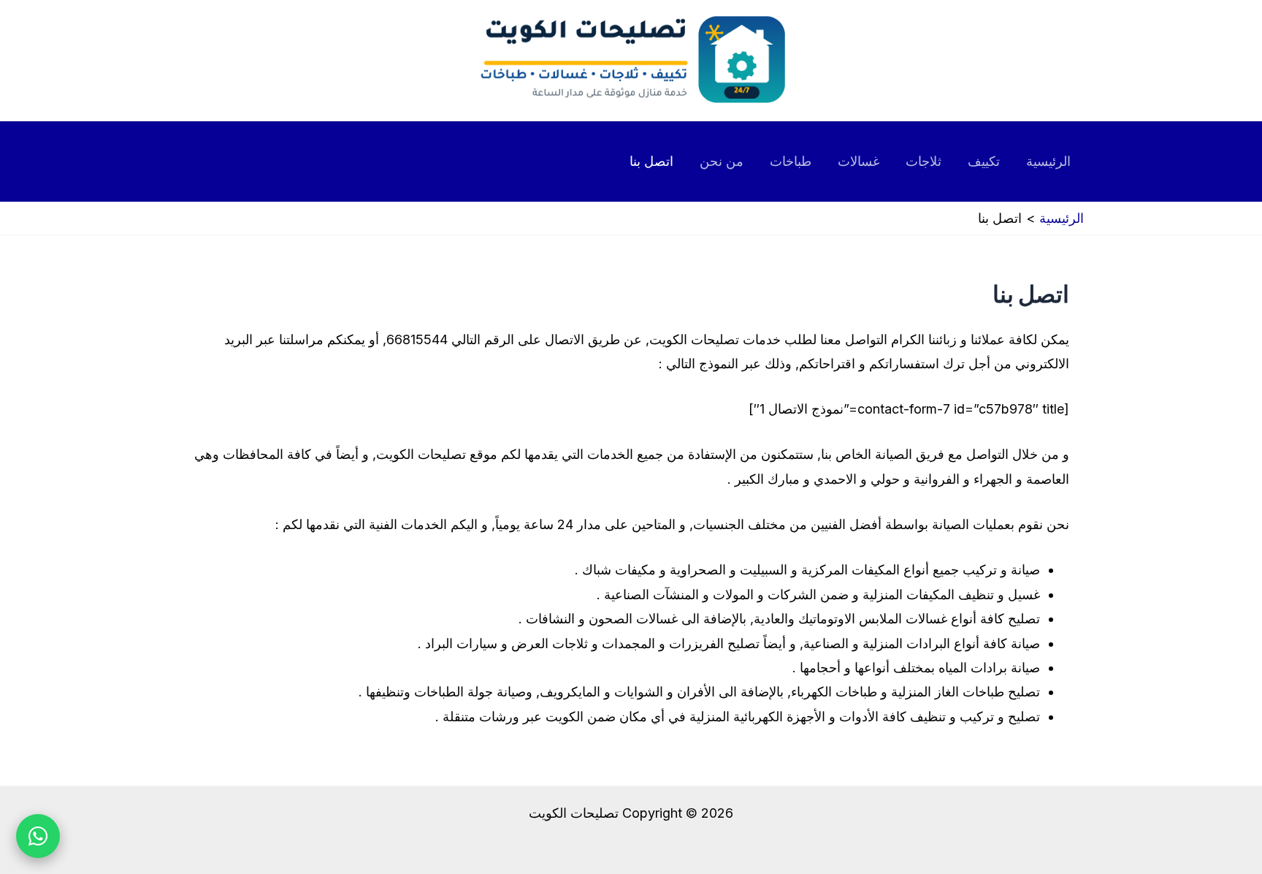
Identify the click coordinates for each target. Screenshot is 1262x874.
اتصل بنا (651, 161)
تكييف (984, 161)
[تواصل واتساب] (38, 836)
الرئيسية (1048, 161)
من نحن (721, 161)
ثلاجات (923, 161)
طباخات (790, 161)
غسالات (858, 161)
